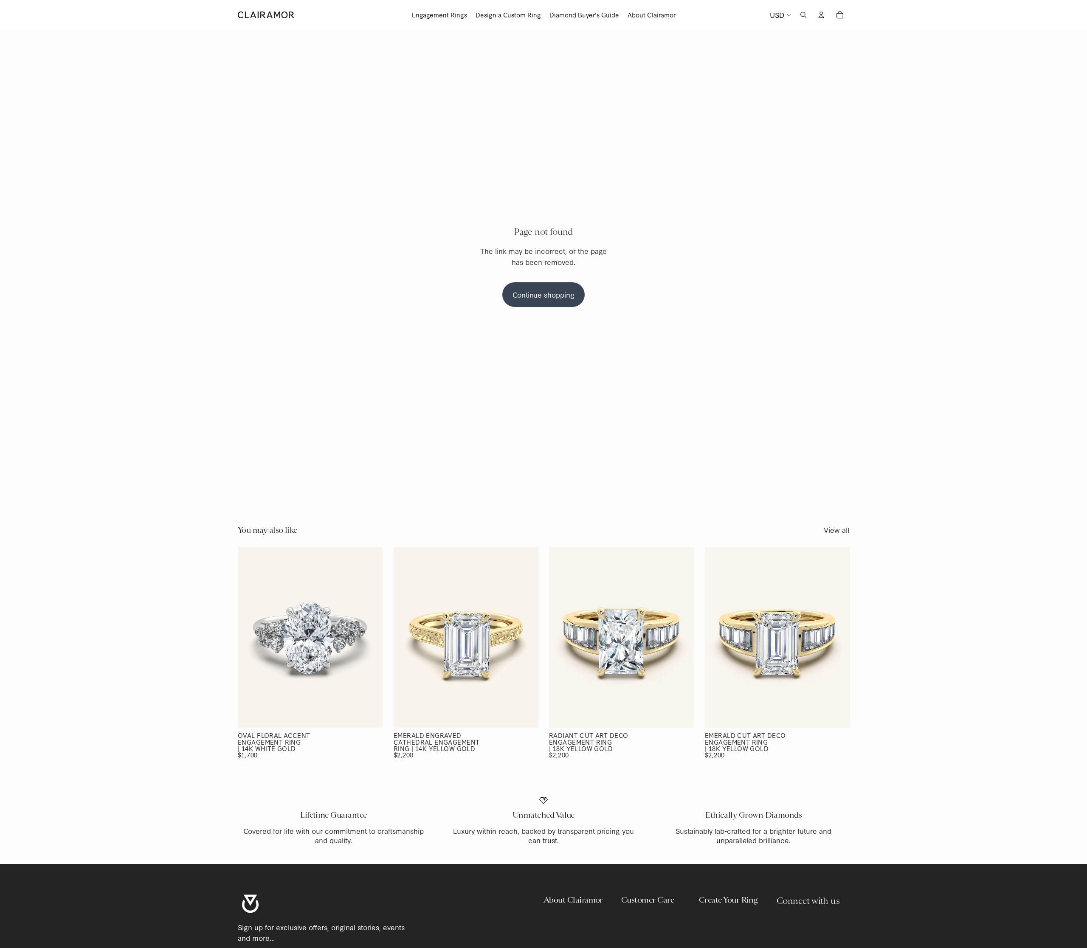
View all (836, 529)
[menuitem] (439, 15)
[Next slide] (370, 637)
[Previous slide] (250, 637)
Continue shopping (543, 294)
